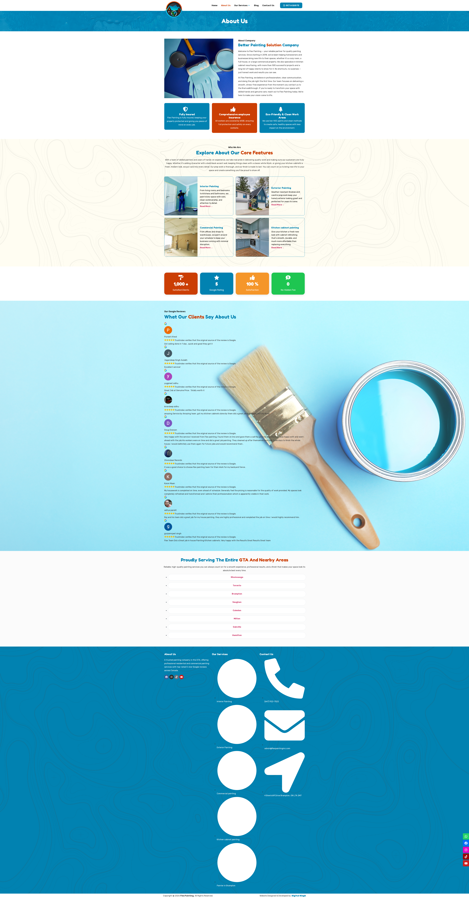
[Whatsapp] (466, 836)
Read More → (206, 206)
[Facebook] (466, 843)
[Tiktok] (466, 857)
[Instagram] (466, 850)
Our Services (241, 5)
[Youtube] (466, 863)
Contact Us (268, 5)
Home (214, 5)
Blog (256, 5)
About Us (226, 5)
